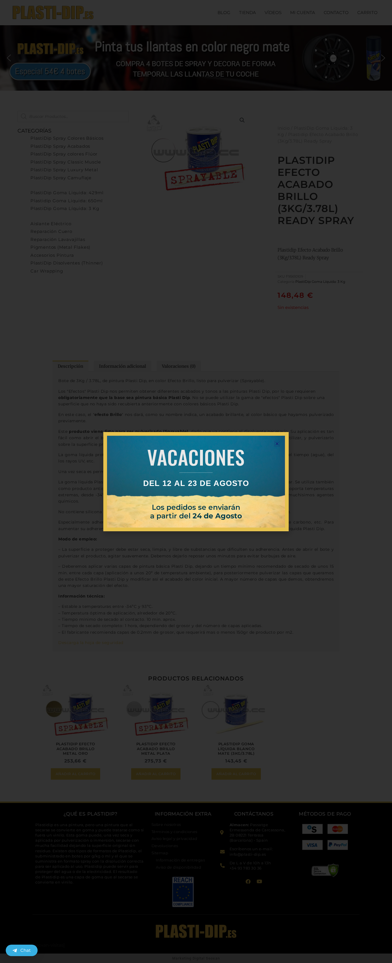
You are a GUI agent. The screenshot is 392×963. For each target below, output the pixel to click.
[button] (277, 443)
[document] (196, 481)
